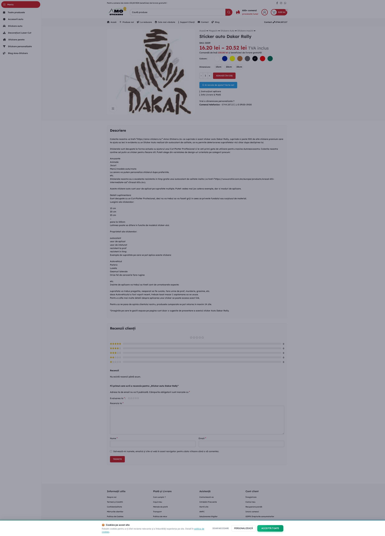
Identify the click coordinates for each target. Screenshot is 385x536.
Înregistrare (251, 497)
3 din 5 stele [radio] (133, 398)
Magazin (213, 30)
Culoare (202, 58)
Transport (157, 511)
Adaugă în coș (224, 75)
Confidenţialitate (114, 507)
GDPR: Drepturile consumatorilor (260, 516)
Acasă (202, 30)
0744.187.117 (228, 104)
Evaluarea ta (117, 398)
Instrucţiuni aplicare (211, 91)
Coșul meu (157, 502)
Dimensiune (204, 67)
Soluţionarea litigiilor (208, 516)
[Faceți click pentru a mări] (113, 108)
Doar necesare (221, 528)
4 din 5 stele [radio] (136, 398)
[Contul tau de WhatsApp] (285, 3)
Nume (114, 438)
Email (202, 438)
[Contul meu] (264, 12)
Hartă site (203, 507)
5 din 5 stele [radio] (138, 398)
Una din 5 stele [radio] (129, 398)
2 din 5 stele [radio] (131, 398)
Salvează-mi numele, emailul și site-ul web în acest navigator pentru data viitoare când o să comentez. (166, 451)
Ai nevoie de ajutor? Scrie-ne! (219, 85)
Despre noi (111, 497)
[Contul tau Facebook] (277, 3)
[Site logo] (116, 12)
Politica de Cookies (115, 516)
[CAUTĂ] (228, 12)
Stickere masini (245, 30)
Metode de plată (160, 507)
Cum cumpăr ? (159, 497)
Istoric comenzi (252, 511)
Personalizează (243, 528)
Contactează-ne (206, 497)
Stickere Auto (227, 30)
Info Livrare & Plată (211, 95)
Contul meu (250, 502)
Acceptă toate (270, 528)
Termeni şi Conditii (115, 502)
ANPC (202, 511)
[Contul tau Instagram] (281, 3)
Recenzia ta (116, 403)
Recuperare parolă (254, 507)
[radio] (217, 58)
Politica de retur (160, 516)
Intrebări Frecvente (208, 502)
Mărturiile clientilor (115, 511)
